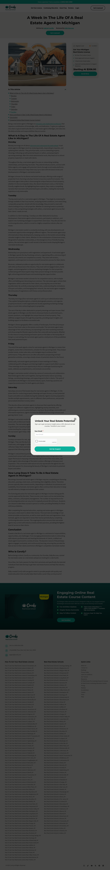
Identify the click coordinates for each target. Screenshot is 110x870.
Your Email (38, 431)
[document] (55, 435)
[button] (75, 419)
